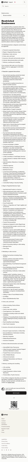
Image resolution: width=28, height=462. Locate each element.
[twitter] (4, 450)
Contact (3, 420)
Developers (4, 424)
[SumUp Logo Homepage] (5, 2)
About (2, 418)
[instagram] (6, 450)
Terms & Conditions (5, 443)
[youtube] (8, 450)
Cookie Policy (4, 445)
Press (2, 432)
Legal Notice (4, 439)
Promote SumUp (5, 426)
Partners (3, 423)
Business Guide (5, 428)
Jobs (2, 430)
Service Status (4, 447)
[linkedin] (10, 450)
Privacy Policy (4, 441)
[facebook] (2, 450)
